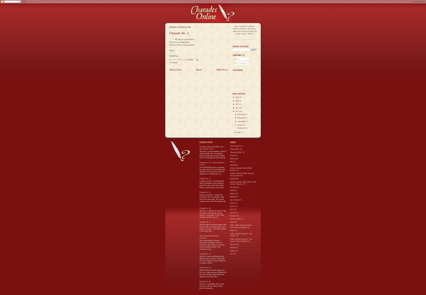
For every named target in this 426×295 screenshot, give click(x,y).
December (241, 114)
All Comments (241, 63)
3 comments (173, 62)
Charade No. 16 (205, 254)
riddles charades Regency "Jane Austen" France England (241, 240)
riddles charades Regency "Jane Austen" (241, 234)
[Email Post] (196, 59)
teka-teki (233, 244)
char (231, 161)
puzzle (232, 203)
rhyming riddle (235, 219)
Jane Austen (234, 200)
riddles (232, 230)
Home (199, 69)
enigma (232, 193)
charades (233, 178)
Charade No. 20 (205, 281)
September (242, 121)
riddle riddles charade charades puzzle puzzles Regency (241, 226)
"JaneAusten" (235, 149)
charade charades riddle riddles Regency (241, 169)
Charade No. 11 (205, 222)
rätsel (232, 209)
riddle (232, 222)
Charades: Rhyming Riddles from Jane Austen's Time (211, 147)
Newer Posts (175, 69)
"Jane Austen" (235, 146)
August (240, 125)
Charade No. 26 (205, 208)
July (239, 132)
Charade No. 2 (179, 33)
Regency (233, 215)
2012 (237, 108)
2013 (237, 104)
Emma (232, 190)
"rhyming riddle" (236, 152)
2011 (237, 111)
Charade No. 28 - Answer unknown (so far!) (212, 163)
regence (232, 212)
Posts (238, 59)
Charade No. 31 (205, 192)
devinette (233, 187)
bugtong (233, 158)
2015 (237, 101)
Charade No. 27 (205, 178)
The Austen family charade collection (209, 237)
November (241, 118)
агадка (232, 250)
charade (232, 165)
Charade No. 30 (205, 267)
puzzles (232, 206)
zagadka (233, 247)
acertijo (232, 155)
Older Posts (222, 69)
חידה (231, 253)
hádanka (233, 196)
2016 (237, 97)
